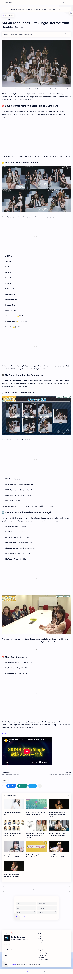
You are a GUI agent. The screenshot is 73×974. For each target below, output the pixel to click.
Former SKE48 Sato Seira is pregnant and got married (58, 834)
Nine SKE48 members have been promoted (12, 834)
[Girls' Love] (29, 9)
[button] (70, 2)
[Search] (64, 2)
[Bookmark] (67, 2)
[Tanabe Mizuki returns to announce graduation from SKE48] (59, 804)
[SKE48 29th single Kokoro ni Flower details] (36, 846)
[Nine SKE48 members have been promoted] (14, 825)
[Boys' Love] (37, 9)
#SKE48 (5, 780)
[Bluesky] (5, 945)
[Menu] (28, 971)
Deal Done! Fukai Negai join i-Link (13, 813)
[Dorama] (44, 9)
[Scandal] (59, 9)
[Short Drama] (51, 9)
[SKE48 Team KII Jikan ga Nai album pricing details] (36, 804)
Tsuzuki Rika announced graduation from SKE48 (56, 856)
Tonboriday (8, 3)
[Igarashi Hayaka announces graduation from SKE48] (14, 846)
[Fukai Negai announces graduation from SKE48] (14, 866)
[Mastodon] (17, 945)
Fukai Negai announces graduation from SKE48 (11, 875)
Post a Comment (36, 889)
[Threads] (11, 945)
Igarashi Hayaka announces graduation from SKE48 (13, 856)
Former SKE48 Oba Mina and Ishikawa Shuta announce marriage (35, 835)
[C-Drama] (14, 9)
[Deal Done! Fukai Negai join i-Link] (14, 804)
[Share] (45, 971)
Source (4, 733)
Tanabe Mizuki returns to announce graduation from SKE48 (57, 814)
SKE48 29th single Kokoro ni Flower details (35, 856)
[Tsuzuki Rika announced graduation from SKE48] (59, 846)
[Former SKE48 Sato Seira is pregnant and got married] (59, 825)
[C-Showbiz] (21, 9)
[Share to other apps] (40, 786)
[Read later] (65, 34)
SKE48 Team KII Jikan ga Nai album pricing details (35, 813)
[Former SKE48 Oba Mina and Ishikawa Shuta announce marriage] (36, 825)
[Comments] (63, 971)
